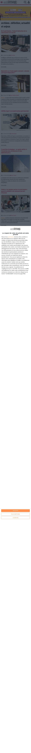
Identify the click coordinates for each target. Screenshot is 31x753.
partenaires (11, 236)
